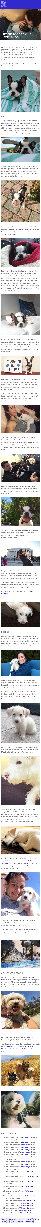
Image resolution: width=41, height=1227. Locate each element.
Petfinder (4, 699)
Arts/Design (8, 1046)
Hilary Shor (27, 984)
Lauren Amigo (17, 227)
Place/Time (5, 1049)
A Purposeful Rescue (27, 1201)
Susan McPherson (26, 1171)
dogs (3, 1219)
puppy (16, 1219)
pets (3, 1221)
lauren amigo (29, 1221)
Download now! (25, 1210)
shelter (22, 1219)
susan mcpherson (17, 1221)
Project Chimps (29, 863)
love (8, 1221)
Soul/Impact (26, 1049)
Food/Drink (29, 1046)
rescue (28, 1219)
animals (35, 1219)
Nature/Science (18, 1046)
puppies (9, 1219)
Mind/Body (14, 1049)
